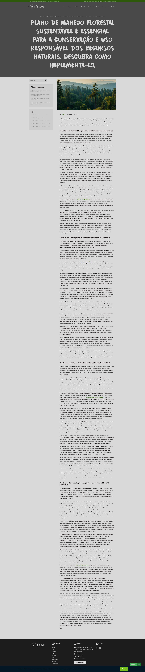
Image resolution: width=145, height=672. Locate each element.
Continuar (124, 668)
